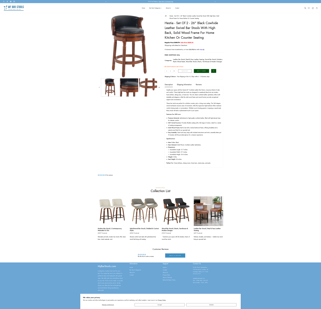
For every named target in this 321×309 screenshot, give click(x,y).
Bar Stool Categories (135, 270)
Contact (132, 275)
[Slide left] (99, 87)
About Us (132, 272)
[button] (215, 1)
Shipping (168, 45)
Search (165, 267)
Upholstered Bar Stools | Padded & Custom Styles (144, 230)
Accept (160, 305)
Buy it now (201, 71)
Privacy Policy (166, 275)
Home (131, 267)
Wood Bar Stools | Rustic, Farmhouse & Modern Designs (204, 62)
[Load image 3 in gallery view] (148, 87)
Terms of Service (167, 277)
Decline (211, 305)
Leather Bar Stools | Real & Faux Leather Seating (188, 59)
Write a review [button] (175, 255)
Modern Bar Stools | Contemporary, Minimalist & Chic (110, 230)
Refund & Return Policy (169, 280)
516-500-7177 (197, 274)
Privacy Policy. (162, 300)
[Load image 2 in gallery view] (129, 87)
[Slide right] (159, 87)
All (165, 16)
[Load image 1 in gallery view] (110, 87)
